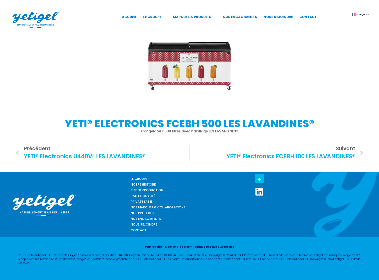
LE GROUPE (152, 16)
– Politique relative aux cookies (212, 247)
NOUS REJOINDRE (278, 16)
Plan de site (153, 247)
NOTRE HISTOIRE (143, 184)
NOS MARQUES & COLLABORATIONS (158, 207)
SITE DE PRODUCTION (147, 190)
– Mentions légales (176, 247)
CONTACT (308, 16)
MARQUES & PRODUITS (192, 16)
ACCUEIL (129, 16)
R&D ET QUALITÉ (143, 196)
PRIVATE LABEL (141, 201)
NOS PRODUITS (142, 213)
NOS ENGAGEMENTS (240, 16)
